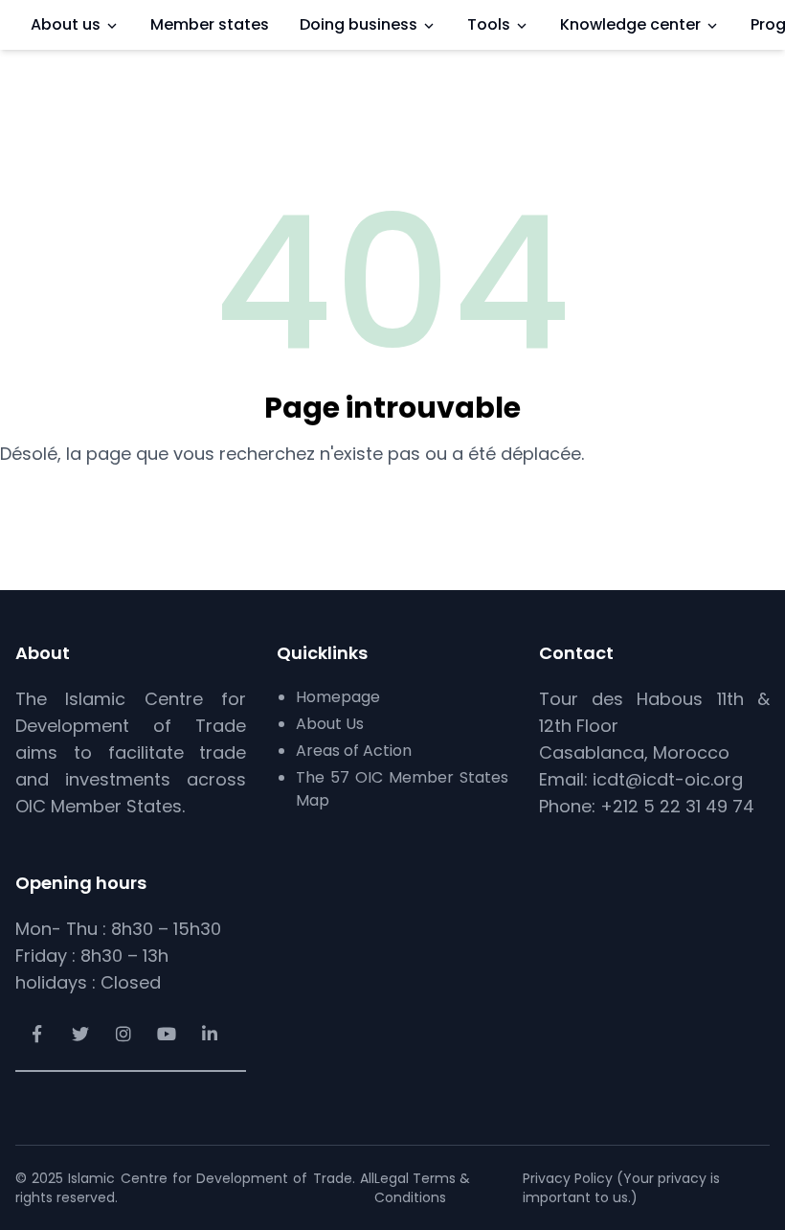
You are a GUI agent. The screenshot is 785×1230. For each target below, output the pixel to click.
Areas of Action (354, 751)
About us (66, 24)
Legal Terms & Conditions (422, 1188)
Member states (209, 24)
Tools (488, 24)
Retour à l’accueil (393, 501)
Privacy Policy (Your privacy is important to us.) (621, 1188)
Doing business (358, 24)
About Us (330, 724)
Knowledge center (630, 24)
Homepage (338, 697)
